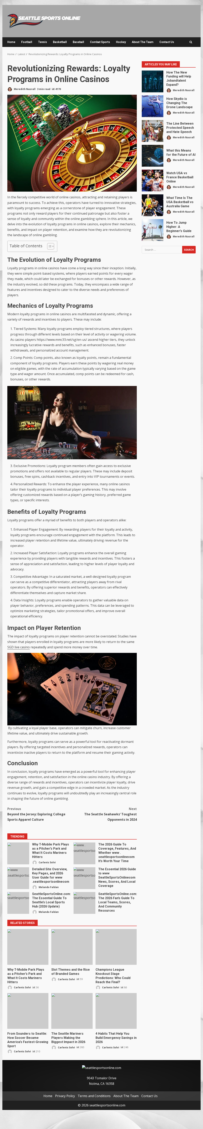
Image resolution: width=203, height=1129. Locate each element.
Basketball (60, 42)
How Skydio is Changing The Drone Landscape (152, 106)
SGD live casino (18, 647)
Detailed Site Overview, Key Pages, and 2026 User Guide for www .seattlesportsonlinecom (18, 878)
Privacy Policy (65, 1096)
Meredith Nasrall (24, 89)
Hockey (121, 42)
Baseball (78, 42)
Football (26, 42)
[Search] (191, 42)
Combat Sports (100, 42)
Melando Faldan (48, 887)
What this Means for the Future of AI (152, 156)
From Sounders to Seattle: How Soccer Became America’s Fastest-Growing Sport (27, 1011)
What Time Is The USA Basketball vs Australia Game (152, 205)
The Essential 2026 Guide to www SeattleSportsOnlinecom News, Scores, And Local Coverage (84, 878)
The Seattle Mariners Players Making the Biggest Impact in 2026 (71, 1011)
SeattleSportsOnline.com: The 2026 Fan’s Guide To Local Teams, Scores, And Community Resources (84, 903)
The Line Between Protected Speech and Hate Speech (152, 131)
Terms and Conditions (94, 1096)
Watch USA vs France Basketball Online (152, 180)
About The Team (142, 42)
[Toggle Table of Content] (48, 246)
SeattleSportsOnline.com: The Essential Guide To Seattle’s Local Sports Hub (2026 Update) (18, 903)
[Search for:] (162, 249)
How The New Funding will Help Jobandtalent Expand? (152, 81)
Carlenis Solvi (47, 862)
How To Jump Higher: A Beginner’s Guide (152, 230)
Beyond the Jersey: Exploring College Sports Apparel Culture (36, 814)
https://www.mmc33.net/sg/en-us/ (62, 339)
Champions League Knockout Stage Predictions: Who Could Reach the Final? (116, 947)
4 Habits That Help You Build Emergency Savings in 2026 (116, 1011)
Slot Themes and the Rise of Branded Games (71, 947)
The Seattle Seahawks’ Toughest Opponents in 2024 (110, 814)
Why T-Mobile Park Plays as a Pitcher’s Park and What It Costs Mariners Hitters (18, 853)
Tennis (42, 42)
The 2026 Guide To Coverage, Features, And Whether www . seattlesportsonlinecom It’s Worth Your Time (84, 853)
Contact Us (166, 42)
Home (11, 42)
